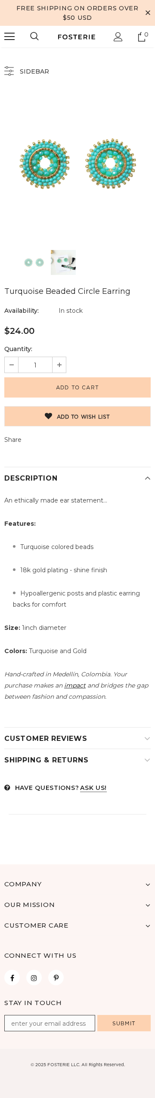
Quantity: (18, 349)
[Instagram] (34, 977)
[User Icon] (118, 36)
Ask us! (93, 788)
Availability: (21, 311)
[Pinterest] (56, 977)
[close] (147, 13)
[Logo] (76, 36)
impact (75, 685)
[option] (77, 164)
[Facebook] (12, 977)
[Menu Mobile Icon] (9, 36)
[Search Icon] (34, 36)
